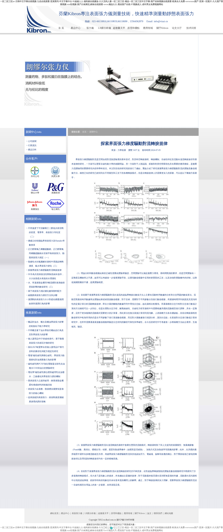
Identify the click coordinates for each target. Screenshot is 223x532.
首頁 (84, 132)
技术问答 (191, 28)
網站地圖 (169, 513)
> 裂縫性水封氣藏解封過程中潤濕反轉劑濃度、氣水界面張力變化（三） (45, 264)
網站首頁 (54, 513)
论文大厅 (177, 28)
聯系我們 (158, 513)
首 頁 (61, 28)
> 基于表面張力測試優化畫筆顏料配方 (43, 291)
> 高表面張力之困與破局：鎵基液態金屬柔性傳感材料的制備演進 (45, 382)
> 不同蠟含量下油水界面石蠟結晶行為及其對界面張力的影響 (45, 332)
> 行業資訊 (31, 145)
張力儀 (90, 28)
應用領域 (148, 28)
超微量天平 (119, 28)
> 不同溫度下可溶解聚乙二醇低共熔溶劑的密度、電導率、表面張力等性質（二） (45, 232)
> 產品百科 (31, 149)
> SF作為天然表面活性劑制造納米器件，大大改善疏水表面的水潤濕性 (45, 276)
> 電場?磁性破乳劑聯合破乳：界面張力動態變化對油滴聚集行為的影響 (45, 357)
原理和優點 (133, 28)
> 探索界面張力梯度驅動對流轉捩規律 (43, 270)
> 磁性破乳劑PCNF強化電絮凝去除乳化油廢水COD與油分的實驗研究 (45, 366)
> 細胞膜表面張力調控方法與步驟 (41, 295)
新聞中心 (31, 131)
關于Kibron (162, 28)
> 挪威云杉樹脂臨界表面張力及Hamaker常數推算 (45, 243)
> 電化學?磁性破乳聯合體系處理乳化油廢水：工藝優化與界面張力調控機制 (45, 374)
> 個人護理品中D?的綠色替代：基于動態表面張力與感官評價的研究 (45, 340)
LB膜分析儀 (104, 28)
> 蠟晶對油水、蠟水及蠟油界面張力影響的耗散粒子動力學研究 (45, 324)
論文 (149, 513)
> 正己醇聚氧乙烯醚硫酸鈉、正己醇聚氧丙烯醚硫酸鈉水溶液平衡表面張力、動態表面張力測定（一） (45, 253)
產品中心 (75, 28)
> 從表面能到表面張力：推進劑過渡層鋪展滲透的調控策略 (45, 399)
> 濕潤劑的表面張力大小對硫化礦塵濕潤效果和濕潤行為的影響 (45, 301)
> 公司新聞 (31, 141)
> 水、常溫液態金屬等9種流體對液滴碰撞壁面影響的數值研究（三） (45, 284)
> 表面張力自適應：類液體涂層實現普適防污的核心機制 (45, 391)
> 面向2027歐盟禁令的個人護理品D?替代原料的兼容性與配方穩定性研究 (45, 349)
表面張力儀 (77, 513)
